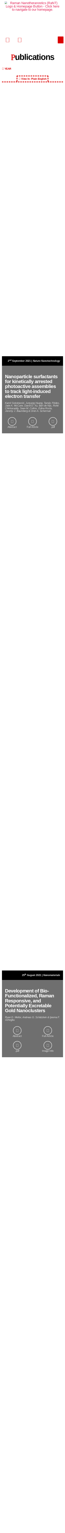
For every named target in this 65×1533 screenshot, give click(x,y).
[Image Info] (48, 1045)
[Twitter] (8, 40)
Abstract (12, 426)
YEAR (8, 68)
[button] (60, 39)
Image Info (48, 1050)
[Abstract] (12, 421)
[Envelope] (20, 40)
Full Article (32, 426)
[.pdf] (53, 421)
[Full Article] (32, 421)
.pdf (53, 426)
